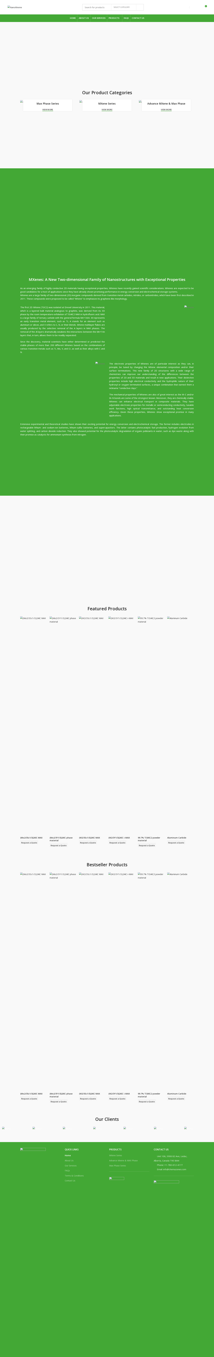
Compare (44, 621)
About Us (69, 1160)
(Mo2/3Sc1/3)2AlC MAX (31, 837)
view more (47, 109)
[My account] (194, 7)
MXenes (113, 288)
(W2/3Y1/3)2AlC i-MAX (119, 837)
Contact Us (70, 1180)
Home (68, 1155)
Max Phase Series (117, 1165)
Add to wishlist (44, 634)
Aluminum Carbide (176, 837)
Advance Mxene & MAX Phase (123, 1160)
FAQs (67, 1170)
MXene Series (115, 1155)
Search (140, 7)
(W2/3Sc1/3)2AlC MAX (89, 837)
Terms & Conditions (74, 1175)
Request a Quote (29, 842)
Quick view (44, 627)
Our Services (71, 1165)
